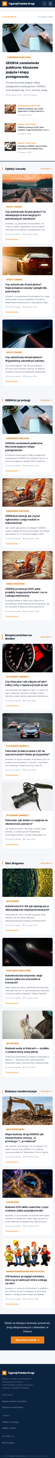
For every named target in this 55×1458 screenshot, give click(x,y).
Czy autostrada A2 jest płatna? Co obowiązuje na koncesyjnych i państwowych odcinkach (25, 215)
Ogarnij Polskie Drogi (17, 1456)
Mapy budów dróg (15, 1129)
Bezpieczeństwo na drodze (18, 636)
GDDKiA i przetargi (27, 124)
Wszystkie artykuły (26, 1340)
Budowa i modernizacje (21, 1091)
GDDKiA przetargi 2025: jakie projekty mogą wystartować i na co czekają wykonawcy (33, 129)
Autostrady (12, 901)
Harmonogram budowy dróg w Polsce (25, 1271)
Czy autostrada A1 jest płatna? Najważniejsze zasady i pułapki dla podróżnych (26, 288)
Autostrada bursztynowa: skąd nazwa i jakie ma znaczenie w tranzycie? (23, 979)
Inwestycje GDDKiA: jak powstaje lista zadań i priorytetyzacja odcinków (32, 148)
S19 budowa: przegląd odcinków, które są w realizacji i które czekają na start (26, 1280)
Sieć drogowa (14, 863)
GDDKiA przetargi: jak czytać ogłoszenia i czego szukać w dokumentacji (31, 111)
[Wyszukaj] (44, 3)
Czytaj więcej (11, 239)
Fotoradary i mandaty (17, 677)
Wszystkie (45, 169)
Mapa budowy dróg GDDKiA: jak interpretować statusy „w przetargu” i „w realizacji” (24, 1138)
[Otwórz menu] (50, 3)
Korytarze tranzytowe (18, 971)
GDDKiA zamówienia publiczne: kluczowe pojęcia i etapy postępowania (24, 447)
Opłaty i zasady (15, 168)
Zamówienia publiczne (18, 57)
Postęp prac (12, 1202)
